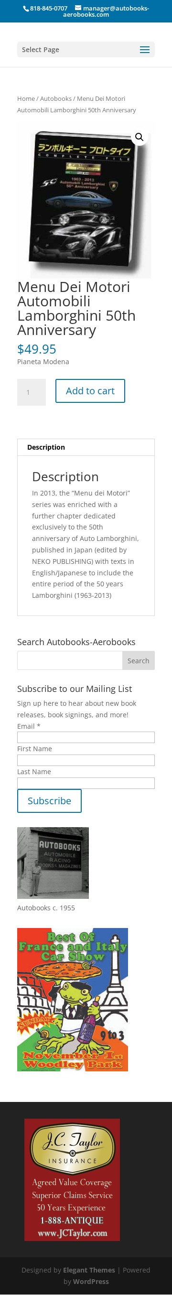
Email (29, 726)
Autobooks (56, 98)
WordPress (91, 1281)
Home (26, 98)
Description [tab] (46, 447)
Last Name (34, 771)
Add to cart (90, 390)
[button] (139, 137)
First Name (34, 748)
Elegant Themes (89, 1269)
